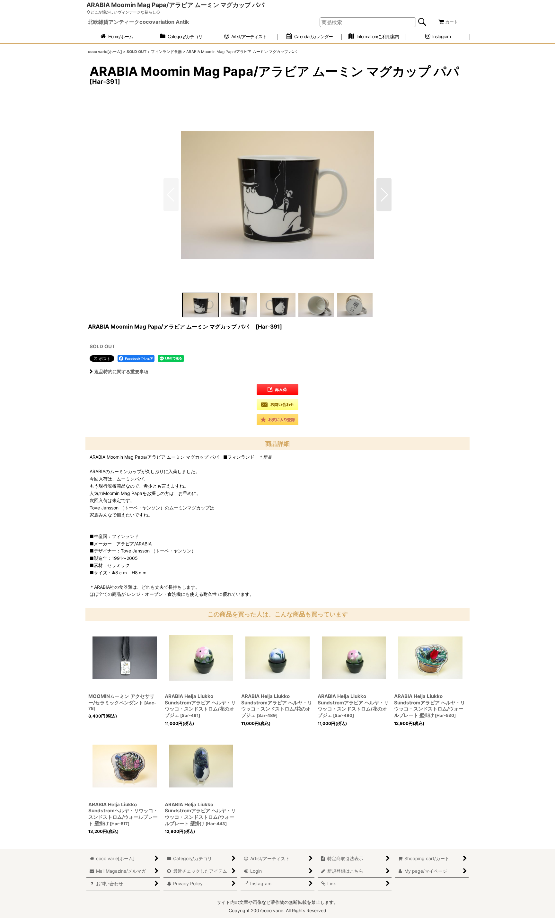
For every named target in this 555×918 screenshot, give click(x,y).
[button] (384, 194)
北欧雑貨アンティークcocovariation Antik (138, 22)
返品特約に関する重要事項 (121, 371)
